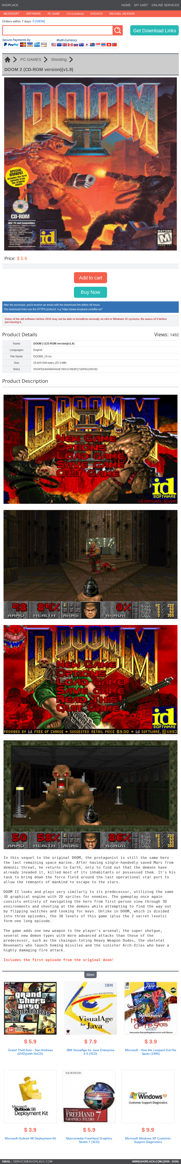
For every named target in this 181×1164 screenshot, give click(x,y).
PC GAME (54, 13)
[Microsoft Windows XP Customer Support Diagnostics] (148, 1122)
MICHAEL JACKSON (122, 13)
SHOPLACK (10, 5)
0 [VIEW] (39, 21)
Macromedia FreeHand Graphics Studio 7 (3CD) (89, 1140)
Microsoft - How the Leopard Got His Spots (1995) (150, 1051)
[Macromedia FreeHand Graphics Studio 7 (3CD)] (89, 1122)
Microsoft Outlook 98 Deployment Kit (30, 1138)
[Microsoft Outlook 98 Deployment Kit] (30, 1122)
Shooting (59, 59)
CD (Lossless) (75, 13)
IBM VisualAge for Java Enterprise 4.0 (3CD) (90, 1051)
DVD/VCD (96, 13)
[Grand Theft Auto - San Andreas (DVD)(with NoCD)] (30, 1033)
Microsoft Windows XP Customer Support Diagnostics (148, 1140)
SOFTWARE (33, 13)
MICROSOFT (11, 13)
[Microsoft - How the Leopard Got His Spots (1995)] (150, 1033)
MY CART (141, 5)
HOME (126, 5)
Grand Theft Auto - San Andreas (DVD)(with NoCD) (30, 1051)
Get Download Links (154, 30)
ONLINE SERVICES (165, 5)
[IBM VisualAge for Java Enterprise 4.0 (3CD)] (90, 1033)
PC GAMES (30, 59)
